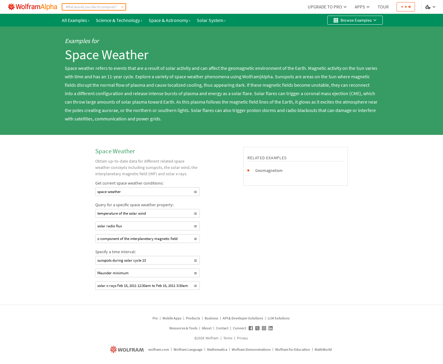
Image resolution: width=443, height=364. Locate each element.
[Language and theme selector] (431, 7)
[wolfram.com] (127, 349)
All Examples (75, 20)
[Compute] (122, 7)
